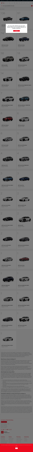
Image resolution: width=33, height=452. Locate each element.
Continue (16, 30)
